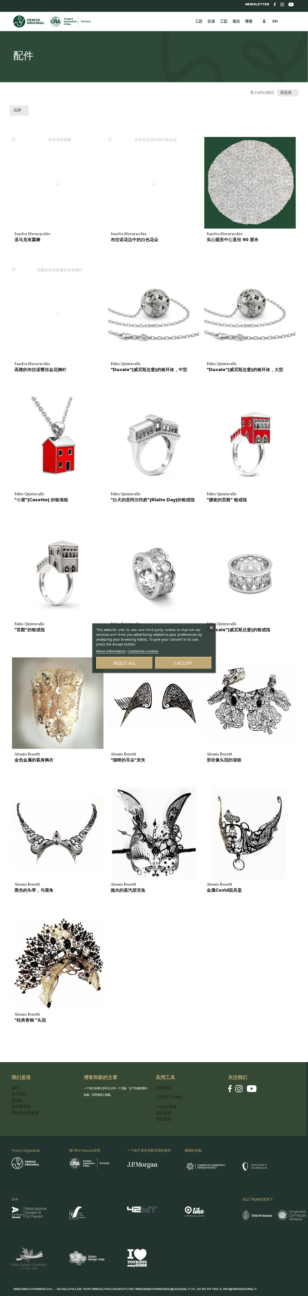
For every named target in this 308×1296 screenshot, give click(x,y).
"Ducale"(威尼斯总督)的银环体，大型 (245, 369)
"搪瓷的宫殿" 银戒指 (227, 499)
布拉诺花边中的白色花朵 (134, 239)
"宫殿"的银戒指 (29, 629)
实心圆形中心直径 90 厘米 (232, 239)
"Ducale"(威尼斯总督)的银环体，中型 (149, 369)
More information (111, 650)
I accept (183, 663)
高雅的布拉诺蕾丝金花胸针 (40, 369)
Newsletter (257, 4)
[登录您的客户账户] (266, 21)
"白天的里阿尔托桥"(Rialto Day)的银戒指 (153, 499)
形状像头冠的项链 (224, 760)
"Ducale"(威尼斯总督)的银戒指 (238, 629)
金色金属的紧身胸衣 (33, 760)
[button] (224, 21)
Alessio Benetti (27, 754)
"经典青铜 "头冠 (30, 1020)
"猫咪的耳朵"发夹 (128, 760)
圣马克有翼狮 (27, 239)
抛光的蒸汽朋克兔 (128, 890)
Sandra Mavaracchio (32, 234)
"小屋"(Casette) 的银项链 (41, 499)
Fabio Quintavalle (126, 364)
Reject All (124, 663)
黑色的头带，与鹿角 (33, 890)
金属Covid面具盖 (224, 890)
